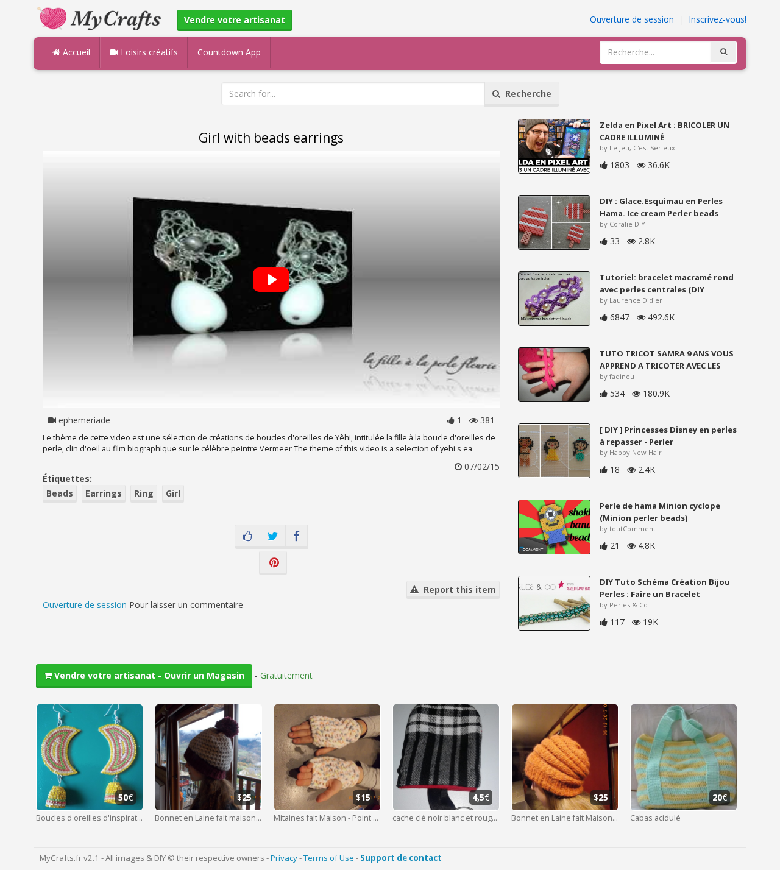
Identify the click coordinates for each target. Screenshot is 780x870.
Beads (59, 493)
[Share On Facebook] (296, 537)
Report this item (457, 589)
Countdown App (229, 52)
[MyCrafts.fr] (101, 17)
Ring (144, 493)
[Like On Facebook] (247, 537)
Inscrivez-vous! (717, 19)
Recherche (525, 93)
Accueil (75, 52)
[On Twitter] (273, 537)
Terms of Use (328, 857)
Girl (173, 493)
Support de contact (401, 857)
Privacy (284, 857)
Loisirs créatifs (148, 52)
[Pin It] (273, 563)
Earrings (103, 493)
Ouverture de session (632, 19)
